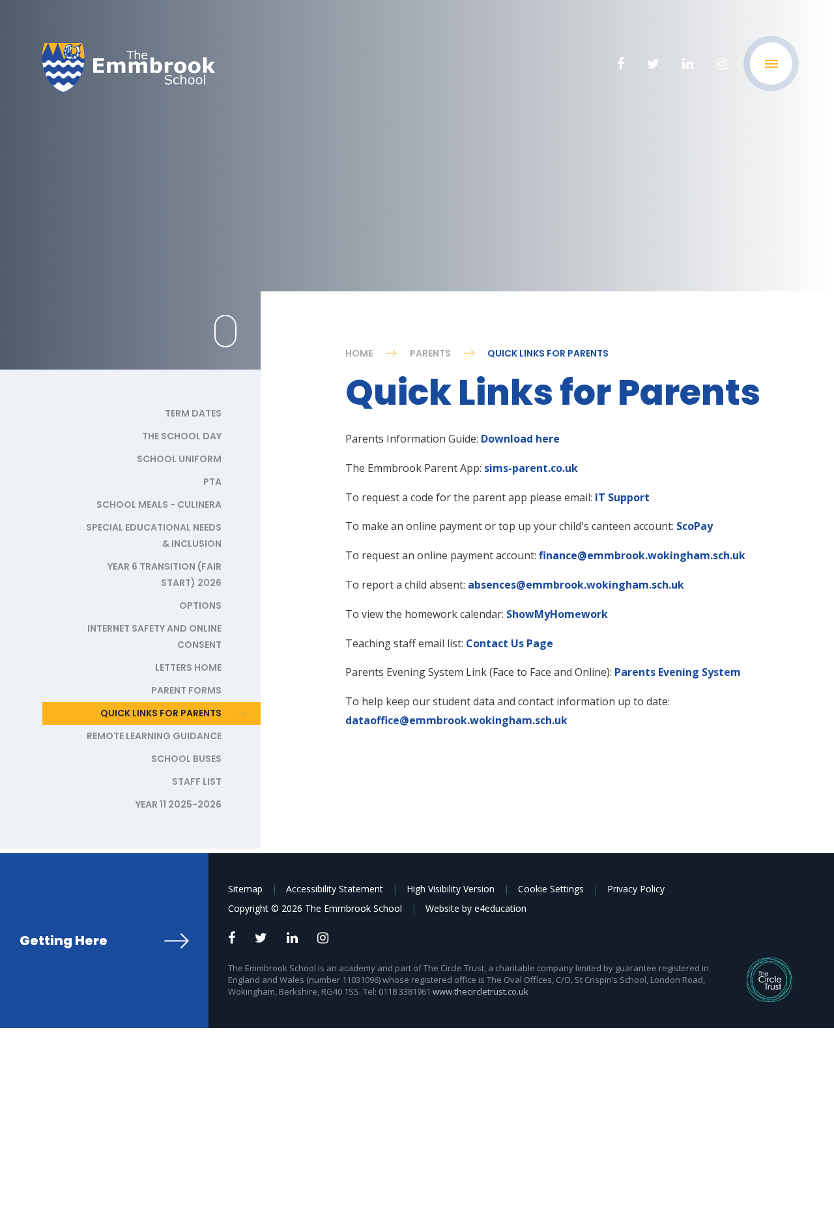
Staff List (197, 781)
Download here (520, 438)
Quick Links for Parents (548, 353)
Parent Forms (186, 690)
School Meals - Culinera (159, 504)
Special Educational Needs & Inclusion (154, 535)
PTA (212, 481)
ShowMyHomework (557, 614)
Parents (430, 353)
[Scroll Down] (226, 331)
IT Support (621, 497)
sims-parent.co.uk (531, 468)
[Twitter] (653, 63)
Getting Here (64, 940)
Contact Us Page (509, 643)
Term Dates (193, 413)
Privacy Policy (636, 889)
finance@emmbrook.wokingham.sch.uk (642, 555)
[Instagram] (721, 63)
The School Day (182, 436)
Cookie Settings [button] (551, 889)
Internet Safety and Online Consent (154, 636)
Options (200, 605)
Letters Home (188, 667)
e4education (500, 908)
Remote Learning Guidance (154, 735)
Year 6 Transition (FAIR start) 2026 (165, 574)
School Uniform (179, 458)
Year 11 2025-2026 (179, 804)
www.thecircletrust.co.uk (480, 991)
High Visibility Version (451, 889)
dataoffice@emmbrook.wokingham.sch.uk (456, 720)
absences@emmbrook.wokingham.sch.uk (576, 584)
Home (359, 353)
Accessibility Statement (334, 889)
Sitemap (245, 889)
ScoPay (694, 526)
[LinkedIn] (687, 63)
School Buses (186, 758)
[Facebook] (620, 63)
